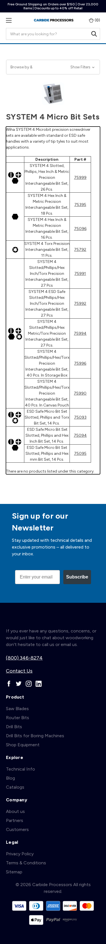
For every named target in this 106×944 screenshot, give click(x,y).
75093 (80, 417)
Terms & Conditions (26, 862)
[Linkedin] (39, 684)
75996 (80, 363)
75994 (80, 333)
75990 (80, 393)
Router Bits (17, 717)
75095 (80, 453)
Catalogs (15, 787)
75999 (80, 177)
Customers (17, 829)
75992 (80, 303)
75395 (80, 204)
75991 (80, 273)
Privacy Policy (20, 853)
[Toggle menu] (8, 20)
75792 (80, 249)
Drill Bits (14, 726)
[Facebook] (9, 684)
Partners (14, 820)
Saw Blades (17, 708)
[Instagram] (29, 684)
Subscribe (77, 577)
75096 (80, 228)
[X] (19, 684)
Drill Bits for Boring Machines (35, 735)
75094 (80, 435)
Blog (10, 778)
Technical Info (20, 769)
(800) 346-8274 (24, 658)
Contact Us (19, 671)
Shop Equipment (23, 744)
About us (15, 811)
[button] (53, 67)
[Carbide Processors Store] (53, 20)
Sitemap (14, 872)
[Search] (94, 34)
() (97, 20)
